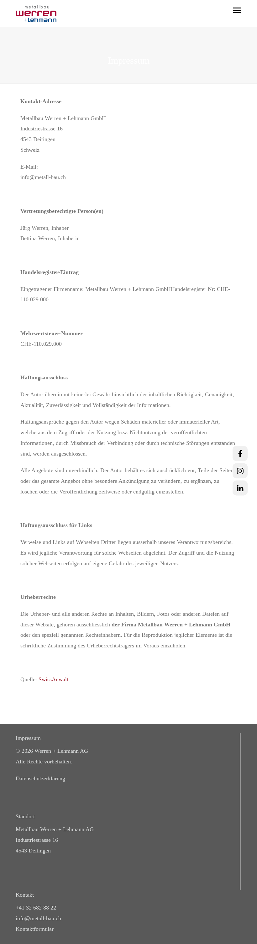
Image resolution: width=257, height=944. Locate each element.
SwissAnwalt (53, 679)
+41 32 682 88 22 (36, 907)
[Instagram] (240, 470)
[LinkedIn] (240, 487)
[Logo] (36, 13)
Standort (25, 816)
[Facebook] (240, 453)
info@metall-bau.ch (38, 918)
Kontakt (25, 895)
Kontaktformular (35, 929)
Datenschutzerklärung (40, 778)
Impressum (28, 738)
